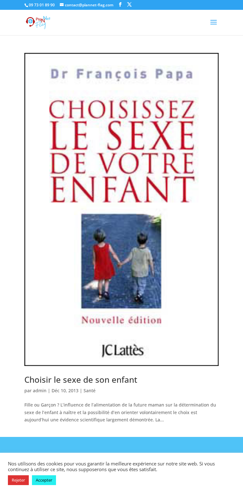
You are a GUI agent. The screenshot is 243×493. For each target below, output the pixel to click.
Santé (90, 390)
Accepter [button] (44, 480)
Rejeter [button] (18, 480)
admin (40, 390)
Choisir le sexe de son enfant (80, 379)
